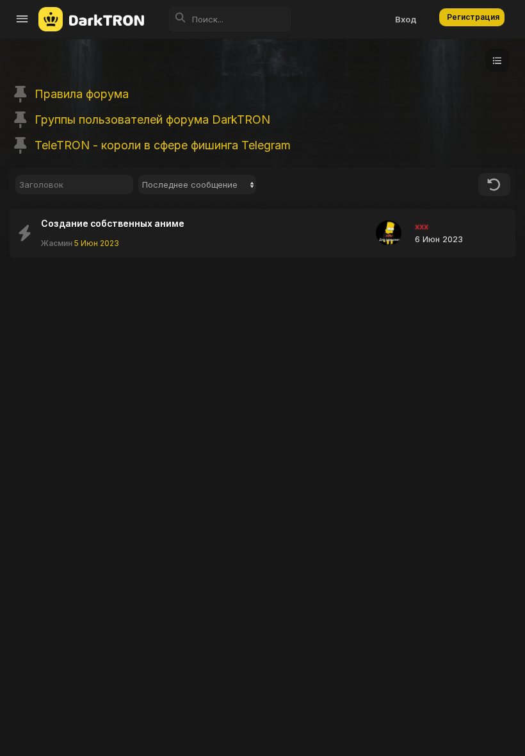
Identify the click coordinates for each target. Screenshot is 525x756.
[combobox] (197, 184)
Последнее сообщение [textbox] (190, 184)
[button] (22, 19)
